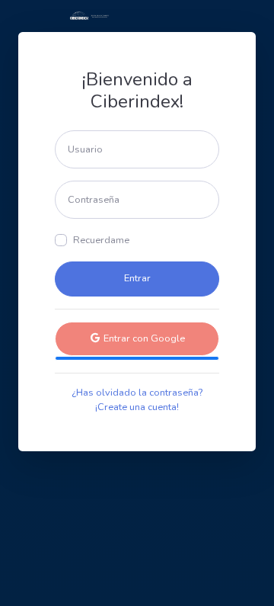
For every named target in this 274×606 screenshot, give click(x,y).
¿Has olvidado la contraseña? (137, 392)
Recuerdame (101, 240)
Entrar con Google (143, 338)
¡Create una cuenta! (137, 407)
